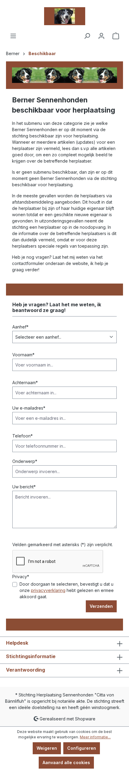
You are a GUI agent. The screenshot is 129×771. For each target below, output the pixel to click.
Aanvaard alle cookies (66, 762)
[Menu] (13, 36)
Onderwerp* (24, 461)
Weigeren (47, 748)
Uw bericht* (24, 486)
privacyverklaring (48, 590)
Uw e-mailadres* (28, 408)
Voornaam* (23, 354)
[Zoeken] (87, 36)
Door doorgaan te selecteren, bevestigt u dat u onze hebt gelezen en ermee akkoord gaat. (67, 590)
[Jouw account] (101, 36)
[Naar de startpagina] (64, 16)
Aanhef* (20, 326)
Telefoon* (22, 435)
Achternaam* (25, 382)
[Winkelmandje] (116, 36)
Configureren (81, 748)
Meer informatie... (95, 737)
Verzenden (101, 606)
